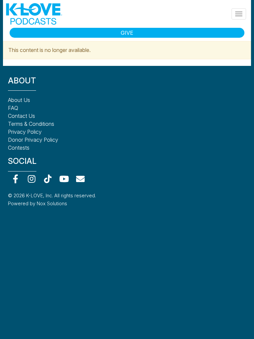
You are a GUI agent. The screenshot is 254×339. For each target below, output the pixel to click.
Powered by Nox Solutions (37, 203)
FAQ (13, 108)
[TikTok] (47, 178)
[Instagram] (31, 178)
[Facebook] (15, 178)
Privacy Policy (25, 131)
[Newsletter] (80, 178)
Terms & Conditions (31, 124)
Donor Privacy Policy (33, 139)
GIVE (127, 32)
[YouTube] (64, 178)
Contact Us (21, 116)
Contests (18, 147)
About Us (19, 100)
